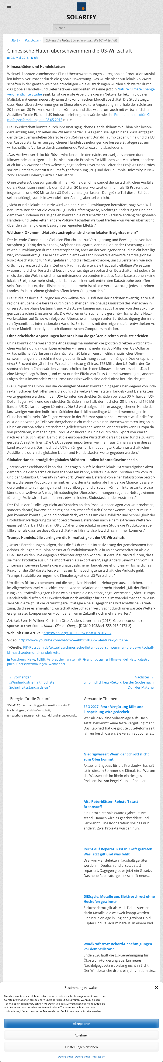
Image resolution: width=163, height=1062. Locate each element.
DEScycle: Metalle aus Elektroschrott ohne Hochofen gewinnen (119, 899)
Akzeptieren (81, 1023)
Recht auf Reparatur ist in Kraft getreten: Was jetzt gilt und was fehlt (118, 851)
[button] (157, 987)
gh (36, 58)
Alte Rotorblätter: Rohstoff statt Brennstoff (111, 804)
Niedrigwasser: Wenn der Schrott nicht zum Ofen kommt (116, 757)
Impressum (98, 1056)
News (31, 659)
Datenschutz (65, 1056)
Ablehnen (82, 1035)
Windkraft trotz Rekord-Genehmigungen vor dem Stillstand (118, 946)
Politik (41, 659)
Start (16, 40)
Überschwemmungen (31, 664)
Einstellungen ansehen (81, 1047)
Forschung (33, 40)
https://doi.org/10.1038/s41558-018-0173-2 (77, 633)
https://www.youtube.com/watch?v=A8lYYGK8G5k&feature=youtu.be (73, 640)
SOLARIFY (81, 17)
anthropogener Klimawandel (107, 659)
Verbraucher (56, 659)
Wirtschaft (74, 659)
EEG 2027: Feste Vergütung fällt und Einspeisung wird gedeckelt (113, 709)
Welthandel (57, 664)
